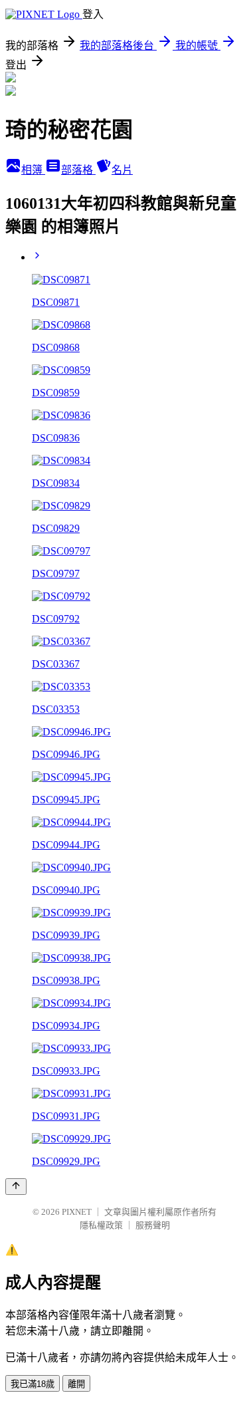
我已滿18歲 (32, 1384)
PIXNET (77, 1212)
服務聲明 (152, 1225)
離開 (76, 1384)
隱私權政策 (101, 1225)
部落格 (78, 170)
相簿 (33, 170)
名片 (122, 170)
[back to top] (16, 1186)
